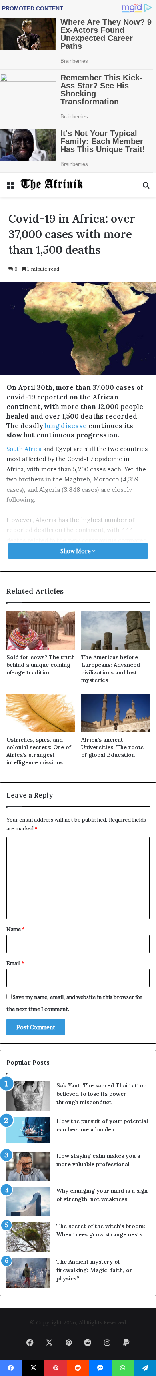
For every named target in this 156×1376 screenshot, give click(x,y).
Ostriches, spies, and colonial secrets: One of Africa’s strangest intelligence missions (38, 751)
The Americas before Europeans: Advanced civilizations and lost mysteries (110, 669)
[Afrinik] (52, 184)
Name (15, 929)
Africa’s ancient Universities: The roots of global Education (112, 747)
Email (15, 963)
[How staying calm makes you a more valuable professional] (28, 1166)
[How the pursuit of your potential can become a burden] (28, 1131)
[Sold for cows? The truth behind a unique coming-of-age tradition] (40, 630)
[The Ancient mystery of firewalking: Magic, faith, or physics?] (28, 1273)
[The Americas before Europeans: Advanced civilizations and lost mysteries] (115, 630)
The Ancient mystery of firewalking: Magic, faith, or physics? (94, 1270)
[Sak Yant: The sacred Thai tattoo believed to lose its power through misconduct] (28, 1096)
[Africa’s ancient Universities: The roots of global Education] (115, 713)
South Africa (24, 449)
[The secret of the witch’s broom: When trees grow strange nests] (28, 1237)
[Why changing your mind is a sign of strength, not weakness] (28, 1201)
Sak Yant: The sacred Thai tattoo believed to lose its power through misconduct (101, 1094)
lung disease (66, 425)
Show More (76, 551)
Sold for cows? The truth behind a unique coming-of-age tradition (40, 665)
